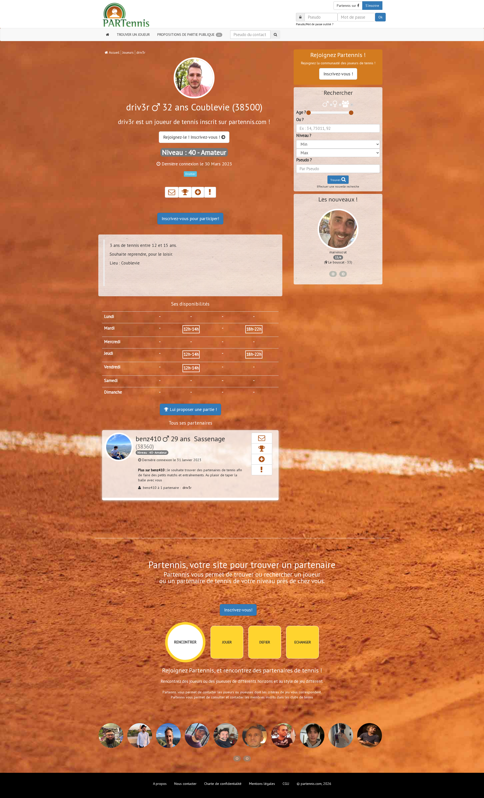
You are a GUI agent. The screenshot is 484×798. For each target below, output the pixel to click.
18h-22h (253, 329)
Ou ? (300, 119)
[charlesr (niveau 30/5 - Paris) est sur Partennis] (199, 735)
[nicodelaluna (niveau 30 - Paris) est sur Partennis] (371, 735)
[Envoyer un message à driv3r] (171, 192)
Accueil (113, 52)
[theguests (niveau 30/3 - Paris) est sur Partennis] (141, 735)
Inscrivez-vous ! (338, 74)
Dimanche (113, 392)
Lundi (109, 316)
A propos (160, 783)
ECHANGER (302, 642)
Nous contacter (185, 783)
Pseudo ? (304, 160)
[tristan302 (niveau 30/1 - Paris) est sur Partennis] (170, 735)
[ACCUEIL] (107, 34)
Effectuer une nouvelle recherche (338, 186)
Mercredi (112, 341)
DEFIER (264, 642)
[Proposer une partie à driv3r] (185, 192)
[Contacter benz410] (261, 438)
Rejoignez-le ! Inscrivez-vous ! (192, 137)
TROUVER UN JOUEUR (133, 34)
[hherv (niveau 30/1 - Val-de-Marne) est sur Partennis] (256, 735)
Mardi (109, 328)
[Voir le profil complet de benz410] (119, 447)
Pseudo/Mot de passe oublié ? (314, 24)
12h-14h (191, 329)
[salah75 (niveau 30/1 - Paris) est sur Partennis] (112, 735)
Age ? (301, 112)
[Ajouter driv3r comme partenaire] (198, 192)
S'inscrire (372, 5)
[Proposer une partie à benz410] (261, 448)
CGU (286, 783)
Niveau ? (303, 135)
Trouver (335, 180)
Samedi (110, 380)
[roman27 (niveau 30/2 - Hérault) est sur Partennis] (342, 735)
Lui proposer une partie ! (192, 409)
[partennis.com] (130, 15)
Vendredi (112, 367)
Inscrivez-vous (190, 218)
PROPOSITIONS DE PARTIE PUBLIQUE (189, 34)
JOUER (227, 642)
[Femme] (335, 104)
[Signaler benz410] (261, 469)
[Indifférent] (345, 104)
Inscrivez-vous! (238, 610)
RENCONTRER (185, 642)
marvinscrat (338, 252)
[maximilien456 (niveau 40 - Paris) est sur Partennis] (313, 735)
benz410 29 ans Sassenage (180, 442)
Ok (380, 17)
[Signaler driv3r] (210, 192)
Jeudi (108, 353)
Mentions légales (262, 783)
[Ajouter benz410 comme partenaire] (261, 459)
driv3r (187, 487)
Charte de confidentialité (222, 783)
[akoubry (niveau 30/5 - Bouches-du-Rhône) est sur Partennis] (285, 735)
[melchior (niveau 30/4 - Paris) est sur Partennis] (227, 735)
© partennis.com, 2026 (314, 783)
